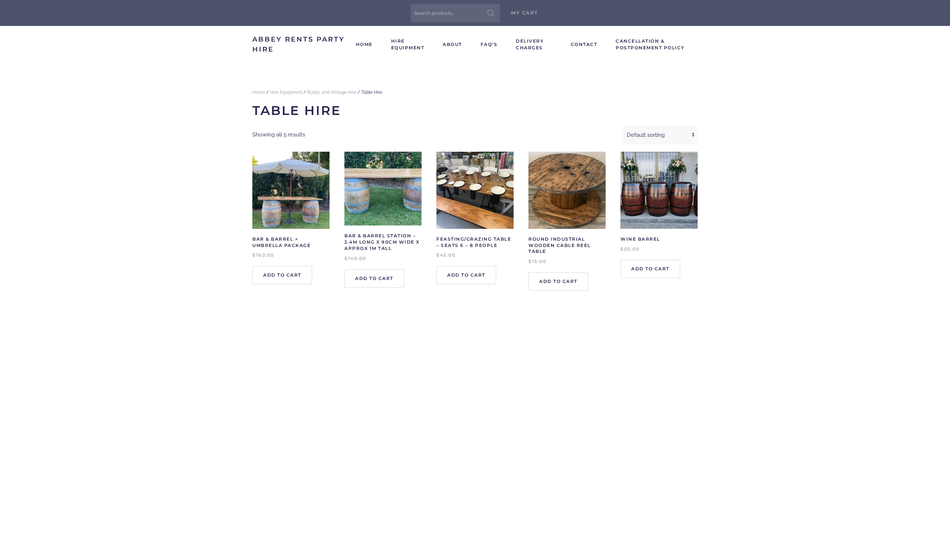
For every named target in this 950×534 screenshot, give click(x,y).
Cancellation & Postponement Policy (650, 44)
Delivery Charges (530, 44)
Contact (584, 44)
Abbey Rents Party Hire (298, 44)
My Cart (524, 13)
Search (490, 13)
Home (364, 44)
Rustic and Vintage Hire (331, 92)
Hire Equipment (408, 44)
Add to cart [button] (282, 275)
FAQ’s (489, 44)
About (452, 44)
